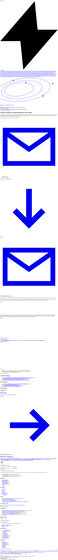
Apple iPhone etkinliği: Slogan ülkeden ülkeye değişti (39, 73)
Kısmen (4, 339)
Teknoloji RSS (5, 531)
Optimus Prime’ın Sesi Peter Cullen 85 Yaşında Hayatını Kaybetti (30, 74)
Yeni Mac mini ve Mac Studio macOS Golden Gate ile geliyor (23, 71)
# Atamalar (1, 390)
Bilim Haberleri (4, 481)
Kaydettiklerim (4, 542)
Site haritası (3, 547)
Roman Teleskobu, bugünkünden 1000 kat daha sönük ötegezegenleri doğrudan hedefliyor (16, 501)
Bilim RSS (4, 532)
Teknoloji (4, 107)
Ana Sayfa (6, 109)
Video (18, 107)
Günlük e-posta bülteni (6, 538)
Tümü (8, 375)
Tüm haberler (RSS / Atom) (7, 530)
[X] (0, 106)
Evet (1, 339)
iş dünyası (7, 341)
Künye (3, 526)
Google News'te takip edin (7, 535)
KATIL (15, 468)
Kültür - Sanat (15, 107)
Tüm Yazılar (4, 491)
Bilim (7, 107)
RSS (1, 105)
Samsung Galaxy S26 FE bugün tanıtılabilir (42, 71)
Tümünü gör (10, 456)
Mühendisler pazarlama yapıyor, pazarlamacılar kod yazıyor (25, 72)
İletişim (3, 490)
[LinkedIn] (2, 470)
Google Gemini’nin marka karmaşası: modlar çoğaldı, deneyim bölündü (13, 498)
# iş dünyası (5, 390)
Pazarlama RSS (5, 534)
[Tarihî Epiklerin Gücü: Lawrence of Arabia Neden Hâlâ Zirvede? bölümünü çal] (1, 505)
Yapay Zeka (9, 107)
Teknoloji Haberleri (5, 480)
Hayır (6, 339)
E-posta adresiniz (2, 468)
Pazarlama (1, 107)
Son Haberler (23, 107)
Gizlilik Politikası (4, 493)
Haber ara (3, 541)
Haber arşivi (4, 545)
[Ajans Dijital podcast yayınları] (3, 470)
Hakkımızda (4, 489)
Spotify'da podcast (5, 536)
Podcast (20, 107)
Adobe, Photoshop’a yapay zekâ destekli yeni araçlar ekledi (10, 514)
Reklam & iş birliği (5, 525)
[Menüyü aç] (8, 108)
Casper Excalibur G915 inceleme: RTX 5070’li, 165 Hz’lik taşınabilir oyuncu (13, 510)
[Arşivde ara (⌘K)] (1, 108)
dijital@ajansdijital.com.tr (5, 520)
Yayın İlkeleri (4, 494)
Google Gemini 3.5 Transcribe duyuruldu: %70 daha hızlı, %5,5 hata (18, 73)
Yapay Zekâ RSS (5, 533)
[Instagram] (1, 106)
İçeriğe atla (1, 0)
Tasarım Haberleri (4, 483)
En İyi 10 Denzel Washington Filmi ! (8, 499)
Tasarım (12, 107)
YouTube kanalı (5, 537)
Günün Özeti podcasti (5, 543)
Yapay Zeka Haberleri (5, 482)
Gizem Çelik (3, 117)
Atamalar (9, 109)
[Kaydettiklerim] (2, 108)
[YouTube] (2, 106)
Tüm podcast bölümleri (5, 544)
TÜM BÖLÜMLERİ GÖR (4, 506)
